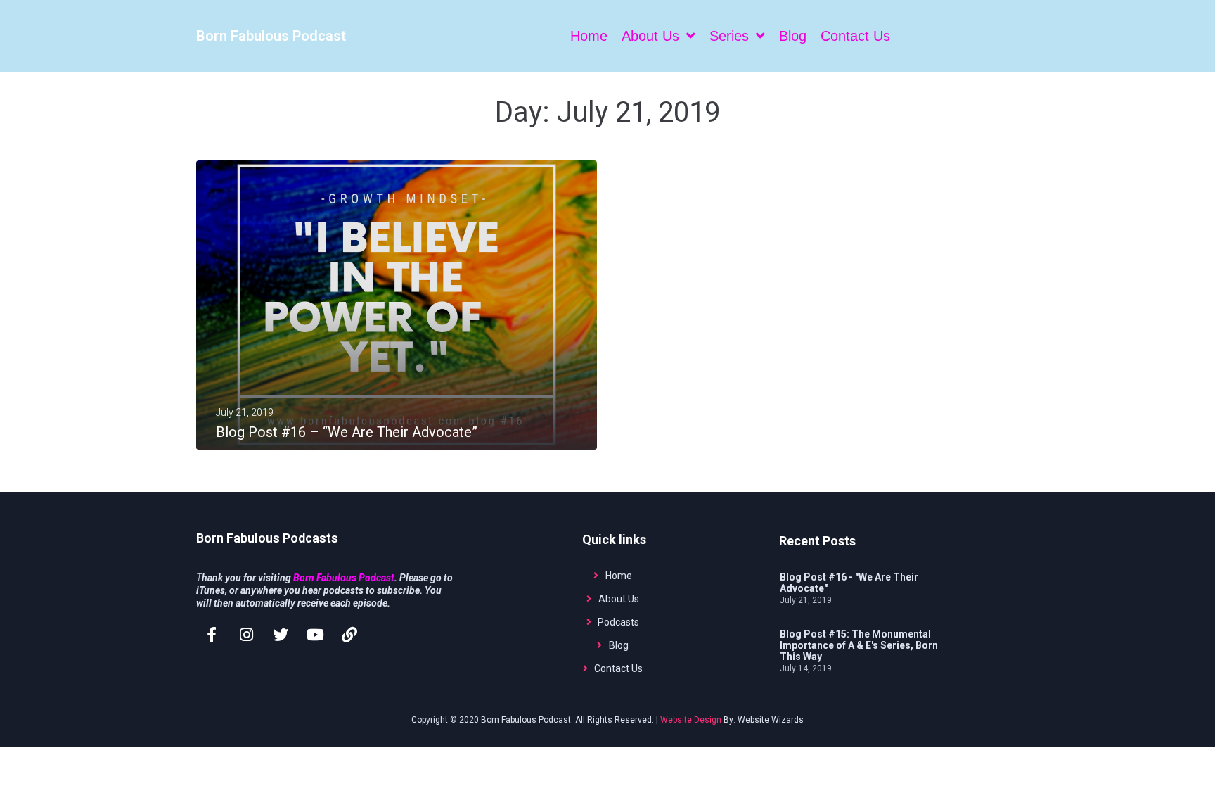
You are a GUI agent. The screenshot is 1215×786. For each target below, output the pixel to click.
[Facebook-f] (211, 634)
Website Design (690, 720)
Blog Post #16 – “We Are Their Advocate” (346, 432)
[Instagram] (246, 634)
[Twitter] (280, 634)
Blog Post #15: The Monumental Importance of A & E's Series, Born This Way (859, 645)
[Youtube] (315, 634)
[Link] (349, 634)
